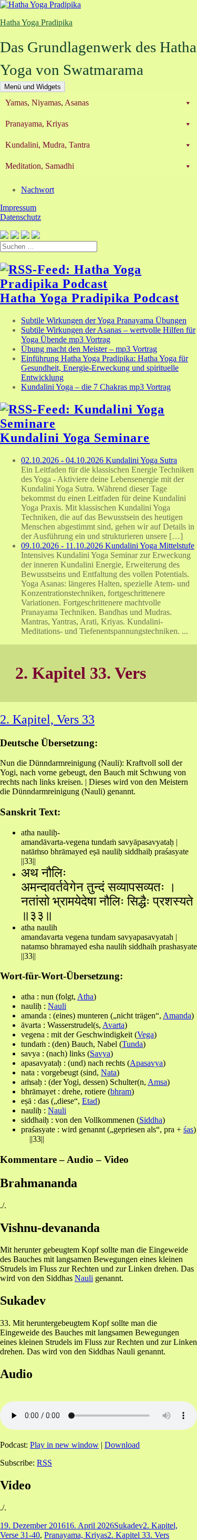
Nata (109, 1072)
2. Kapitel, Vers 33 (47, 719)
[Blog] (36, 236)
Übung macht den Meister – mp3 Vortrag (89, 348)
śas (188, 1129)
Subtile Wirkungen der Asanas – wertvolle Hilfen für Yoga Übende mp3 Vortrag (108, 334)
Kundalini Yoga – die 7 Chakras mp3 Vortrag (96, 386)
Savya (100, 1053)
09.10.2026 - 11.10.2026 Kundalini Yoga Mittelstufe (107, 545)
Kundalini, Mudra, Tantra (47, 144)
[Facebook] (4, 236)
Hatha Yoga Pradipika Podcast (89, 298)
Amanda (177, 1015)
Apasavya (146, 1062)
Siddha (150, 1119)
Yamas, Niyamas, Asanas (47, 102)
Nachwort (37, 189)
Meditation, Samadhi (39, 165)
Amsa (157, 1081)
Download (122, 1444)
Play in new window (64, 1444)
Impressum (18, 207)
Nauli (57, 1006)
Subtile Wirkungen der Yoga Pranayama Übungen (103, 320)
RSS (44, 1462)
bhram (120, 1091)
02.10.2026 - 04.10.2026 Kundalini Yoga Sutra (99, 460)
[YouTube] (25, 236)
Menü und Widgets (32, 87)
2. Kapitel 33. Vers (138, 1535)
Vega (145, 1034)
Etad (89, 1100)
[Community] (15, 236)
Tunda (132, 1044)
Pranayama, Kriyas (36, 123)
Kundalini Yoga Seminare (75, 438)
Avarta (113, 1025)
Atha (85, 996)
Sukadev (128, 1525)
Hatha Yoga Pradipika (36, 22)
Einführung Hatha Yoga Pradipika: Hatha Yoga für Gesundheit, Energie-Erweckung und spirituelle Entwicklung (104, 368)
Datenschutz (20, 217)
